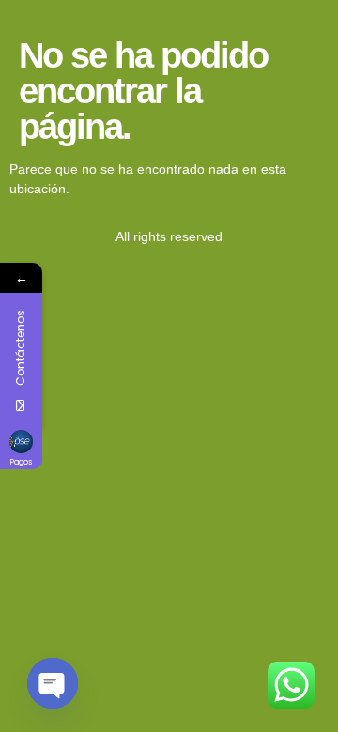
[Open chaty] (52, 683)
